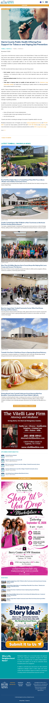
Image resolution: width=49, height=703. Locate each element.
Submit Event (20, 682)
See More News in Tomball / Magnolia (24, 405)
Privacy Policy (22, 700)
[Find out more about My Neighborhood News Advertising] (24, 626)
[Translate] (41, 2)
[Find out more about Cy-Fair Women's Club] (24, 528)
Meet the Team (28, 684)
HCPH (5, 130)
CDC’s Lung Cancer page (40, 126)
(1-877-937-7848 (32, 124)
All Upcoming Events (24, 478)
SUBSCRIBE (24, 5)
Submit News (20, 684)
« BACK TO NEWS (6, 137)
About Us (28, 682)
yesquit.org (43, 124)
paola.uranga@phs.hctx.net (33, 122)
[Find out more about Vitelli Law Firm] (24, 429)
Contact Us (28, 685)
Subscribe (20, 685)
